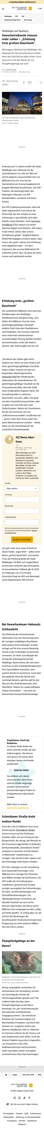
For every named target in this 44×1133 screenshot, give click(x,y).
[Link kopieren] (19, 82)
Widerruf (22, 1124)
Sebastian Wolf (9, 376)
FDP (16, 16)
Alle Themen (28, 20)
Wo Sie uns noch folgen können (24, 1104)
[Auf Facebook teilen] (23, 82)
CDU (22, 16)
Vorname (8, 495)
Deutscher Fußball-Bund (12, 20)
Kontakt (22, 1121)
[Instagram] (15, 1098)
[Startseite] (6, 1075)
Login (40, 8)
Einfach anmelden (22, 539)
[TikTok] (24, 1098)
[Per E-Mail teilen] (29, 82)
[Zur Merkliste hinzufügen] (40, 82)
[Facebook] (29, 1098)
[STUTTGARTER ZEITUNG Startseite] (22, 8)
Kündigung (12, 1121)
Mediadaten (9, 1117)
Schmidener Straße (25, 830)
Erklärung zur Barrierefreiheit (28, 1117)
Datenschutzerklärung (17, 807)
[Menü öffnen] (3, 9)
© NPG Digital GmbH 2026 (22, 1091)
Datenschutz (35, 1113)
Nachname (9, 506)
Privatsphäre (8, 1113)
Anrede (7, 483)
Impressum (32, 1121)
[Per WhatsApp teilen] (34, 82)
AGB (26, 1113)
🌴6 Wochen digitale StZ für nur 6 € (22, 2)
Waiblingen (8, 16)
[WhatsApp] (20, 1098)
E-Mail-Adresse (10, 517)
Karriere (19, 1113)
